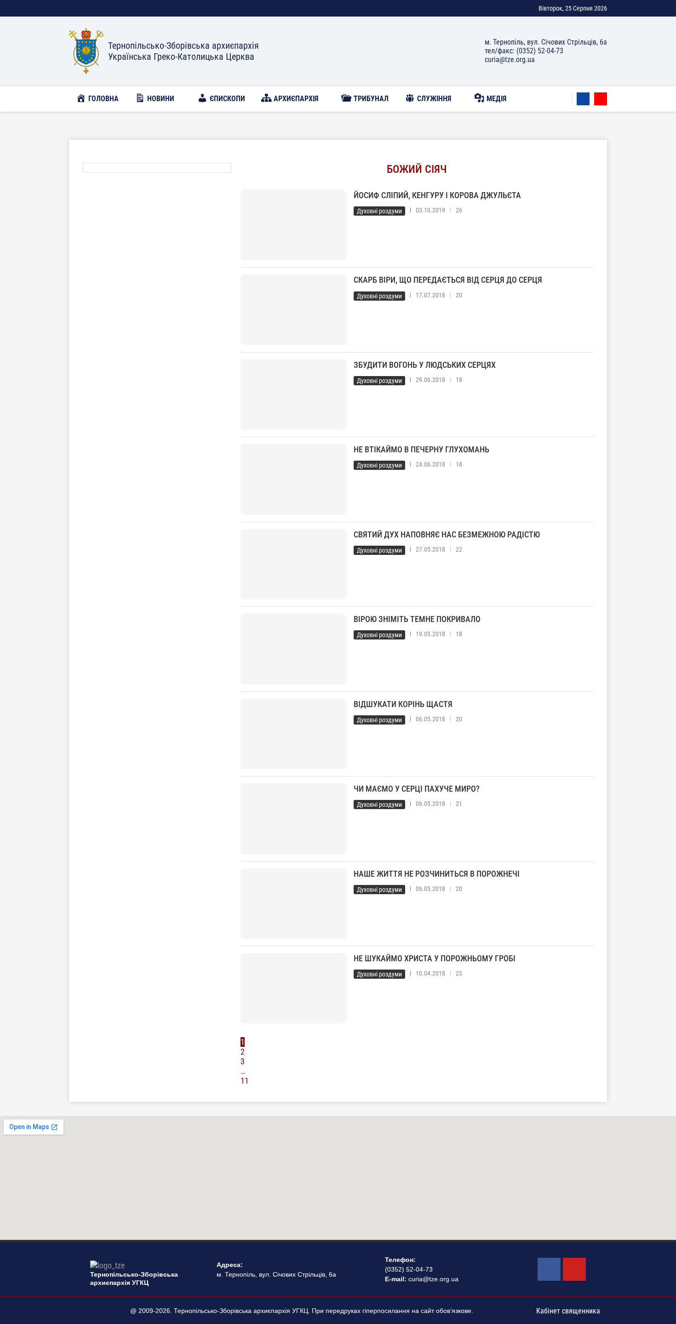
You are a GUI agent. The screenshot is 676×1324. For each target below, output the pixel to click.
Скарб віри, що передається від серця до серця (448, 280)
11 (245, 1080)
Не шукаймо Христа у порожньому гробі (435, 958)
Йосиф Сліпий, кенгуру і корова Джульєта (437, 195)
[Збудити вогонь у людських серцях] (293, 395)
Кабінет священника (568, 1311)
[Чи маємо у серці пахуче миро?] (293, 818)
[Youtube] (600, 98)
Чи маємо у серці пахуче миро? (417, 788)
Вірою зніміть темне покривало (417, 619)
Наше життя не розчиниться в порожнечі (437, 874)
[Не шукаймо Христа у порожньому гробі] (293, 988)
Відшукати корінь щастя (403, 704)
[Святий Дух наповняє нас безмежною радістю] (293, 564)
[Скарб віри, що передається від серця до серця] (293, 309)
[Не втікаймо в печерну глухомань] (293, 479)
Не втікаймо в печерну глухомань (421, 449)
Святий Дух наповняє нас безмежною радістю (447, 534)
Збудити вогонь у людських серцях (425, 365)
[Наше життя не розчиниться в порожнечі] (293, 903)
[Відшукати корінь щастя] (293, 734)
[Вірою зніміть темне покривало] (293, 649)
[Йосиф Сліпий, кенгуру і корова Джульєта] (293, 225)
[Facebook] (583, 98)
